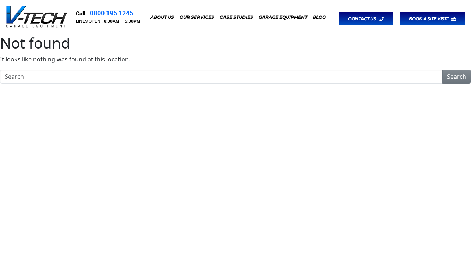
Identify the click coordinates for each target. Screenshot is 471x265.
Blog (319, 17)
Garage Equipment (283, 17)
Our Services (197, 17)
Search (456, 77)
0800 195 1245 (110, 13)
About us (162, 17)
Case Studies (236, 17)
